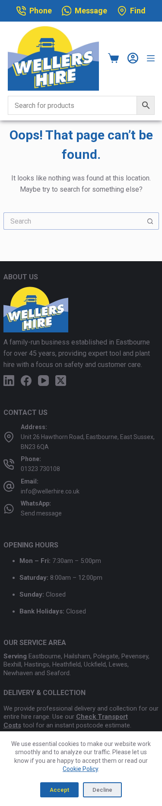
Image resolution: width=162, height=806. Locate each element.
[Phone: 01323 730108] (8, 464)
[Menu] (151, 58)
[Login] (132, 58)
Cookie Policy (80, 768)
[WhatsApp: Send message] (8, 508)
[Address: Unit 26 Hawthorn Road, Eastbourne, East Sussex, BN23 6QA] (8, 437)
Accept (59, 790)
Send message (41, 513)
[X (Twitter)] (60, 380)
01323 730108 (40, 468)
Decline (102, 790)
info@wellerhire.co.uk (50, 491)
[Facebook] (26, 380)
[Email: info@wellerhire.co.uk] (8, 486)
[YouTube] (43, 380)
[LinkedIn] (8, 380)
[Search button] (150, 221)
